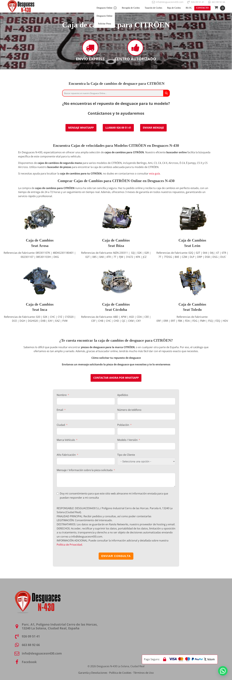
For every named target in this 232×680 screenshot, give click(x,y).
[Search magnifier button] (166, 93)
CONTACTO (202, 8)
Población (123, 425)
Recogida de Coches (131, 8)
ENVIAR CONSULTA (116, 556)
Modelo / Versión (127, 440)
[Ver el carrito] (219, 8)
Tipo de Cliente (126, 454)
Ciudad (61, 425)
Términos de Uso (143, 672)
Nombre (62, 395)
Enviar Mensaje (153, 127)
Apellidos (122, 395)
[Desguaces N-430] (21, 6)
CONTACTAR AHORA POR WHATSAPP (116, 377)
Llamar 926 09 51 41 (118, 127)
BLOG (189, 8)
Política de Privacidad (69, 544)
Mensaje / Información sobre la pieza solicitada (85, 470)
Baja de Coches (174, 8)
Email (60, 410)
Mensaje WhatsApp (81, 127)
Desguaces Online (104, 8)
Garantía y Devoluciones (92, 672)
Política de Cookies (120, 672)
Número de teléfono (129, 410)
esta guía (154, 173)
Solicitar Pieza (104, 23)
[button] (223, 671)
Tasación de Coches (153, 8)
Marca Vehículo (66, 440)
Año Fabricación (66, 454)
